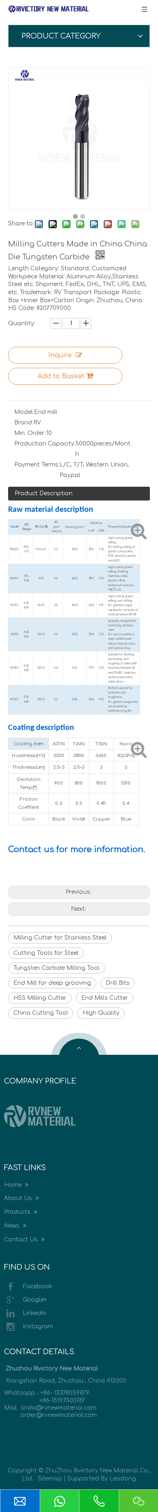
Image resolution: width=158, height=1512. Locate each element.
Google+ (35, 1299)
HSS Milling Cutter (39, 998)
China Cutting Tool (40, 1013)
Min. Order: (30, 433)
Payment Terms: (37, 465)
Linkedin (34, 1313)
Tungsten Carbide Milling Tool (56, 968)
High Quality (101, 1013)
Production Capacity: (44, 444)
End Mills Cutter (104, 998)
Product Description (44, 493)
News (12, 1226)
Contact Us (21, 1239)
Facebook (37, 1286)
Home (13, 1185)
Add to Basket (61, 376)
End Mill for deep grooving (52, 983)
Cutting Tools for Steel (46, 953)
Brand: (23, 423)
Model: (24, 412)
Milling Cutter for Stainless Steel (60, 938)
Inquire (60, 355)
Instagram (38, 1326)
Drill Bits (118, 983)
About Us (19, 1198)
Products (18, 1212)
